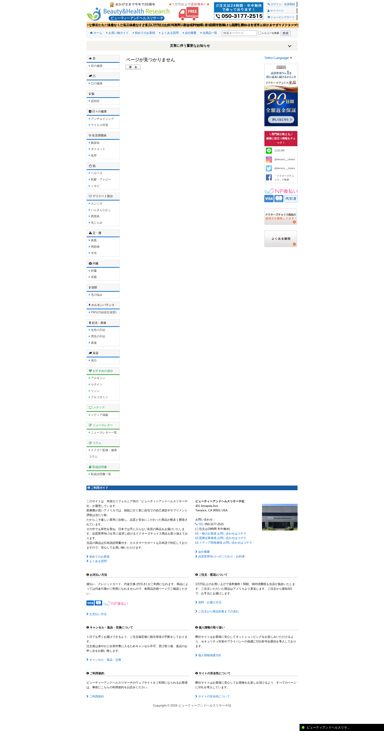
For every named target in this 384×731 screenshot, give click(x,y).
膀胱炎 (95, 216)
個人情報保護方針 (209, 655)
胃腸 (93, 277)
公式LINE (279, 150)
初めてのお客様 (144, 32)
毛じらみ (96, 222)
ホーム (97, 32)
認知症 (95, 101)
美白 (93, 360)
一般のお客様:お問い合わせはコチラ (222, 533)
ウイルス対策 (99, 125)
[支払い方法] (281, 195)
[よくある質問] (281, 238)
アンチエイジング (102, 118)
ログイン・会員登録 (282, 4)
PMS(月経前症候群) (103, 312)
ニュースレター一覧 (103, 432)
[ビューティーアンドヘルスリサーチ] (192, 10)
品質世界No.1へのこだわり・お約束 (221, 556)
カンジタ (96, 203)
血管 (93, 155)
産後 (93, 342)
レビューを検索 (270, 33)
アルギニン (97, 378)
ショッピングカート (282, 17)
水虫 (93, 253)
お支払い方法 (97, 614)
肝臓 (93, 270)
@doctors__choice (284, 159)
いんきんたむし (100, 210)
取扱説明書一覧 (100, 474)
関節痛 (95, 246)
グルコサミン (99, 397)
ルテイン (96, 384)
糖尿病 (95, 142)
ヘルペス (96, 173)
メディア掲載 (99, 415)
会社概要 (190, 32)
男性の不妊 (97, 336)
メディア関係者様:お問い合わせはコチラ (225, 542)
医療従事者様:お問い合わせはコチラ (222, 538)
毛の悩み (96, 294)
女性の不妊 (97, 330)
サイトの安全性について (213, 696)
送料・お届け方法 (209, 602)
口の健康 (96, 83)
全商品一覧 (209, 32)
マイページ (277, 10)
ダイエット (97, 149)
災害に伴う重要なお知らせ (190, 45)
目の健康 (96, 65)
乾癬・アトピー (100, 179)
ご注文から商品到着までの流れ (218, 611)
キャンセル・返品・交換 (104, 659)
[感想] (281, 216)
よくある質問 (169, 32)
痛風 (93, 240)
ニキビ (95, 186)
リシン (95, 391)
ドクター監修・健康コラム (103, 453)
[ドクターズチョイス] (281, 95)
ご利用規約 (96, 696)
